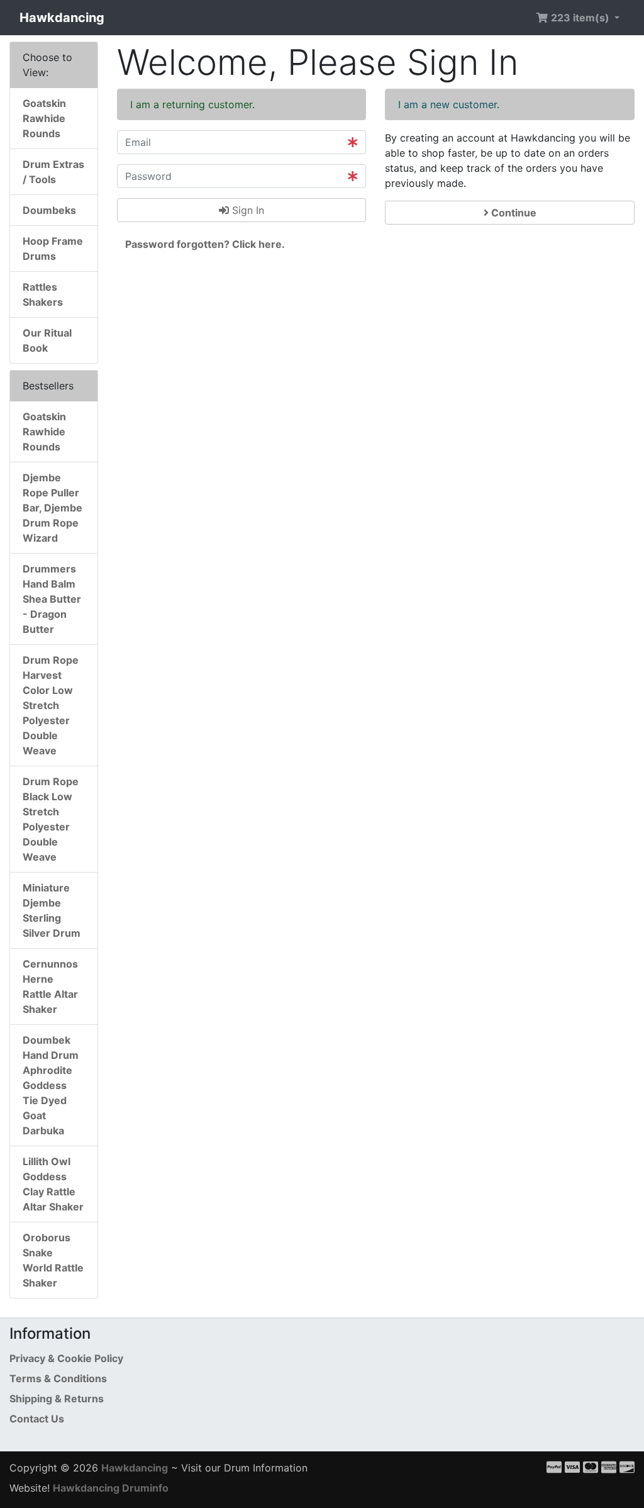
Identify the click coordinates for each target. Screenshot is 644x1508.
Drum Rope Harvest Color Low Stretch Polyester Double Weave (51, 705)
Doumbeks (49, 210)
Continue (512, 212)
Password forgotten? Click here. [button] (205, 244)
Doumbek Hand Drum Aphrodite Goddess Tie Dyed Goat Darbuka (51, 1085)
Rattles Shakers (43, 294)
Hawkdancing (61, 17)
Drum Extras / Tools (53, 172)
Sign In (246, 210)
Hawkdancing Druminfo (111, 1488)
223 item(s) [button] (580, 17)
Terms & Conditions (58, 1378)
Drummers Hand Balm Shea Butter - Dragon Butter (52, 598)
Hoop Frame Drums (53, 248)
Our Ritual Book (47, 340)
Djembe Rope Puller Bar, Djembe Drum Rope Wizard (52, 507)
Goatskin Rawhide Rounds (44, 118)
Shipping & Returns (56, 1398)
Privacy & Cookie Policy (66, 1358)
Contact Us (36, 1418)
